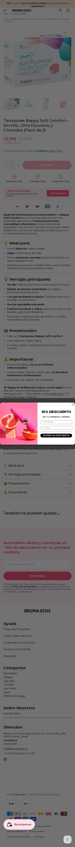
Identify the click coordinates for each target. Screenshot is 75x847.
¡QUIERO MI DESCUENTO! (56, 436)
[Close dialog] (73, 404)
